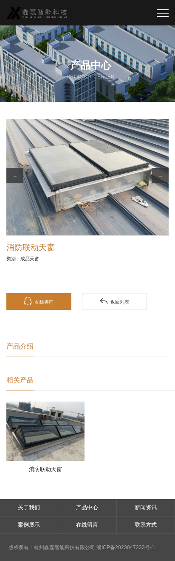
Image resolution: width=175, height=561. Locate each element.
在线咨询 (39, 301)
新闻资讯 (146, 507)
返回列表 (114, 301)
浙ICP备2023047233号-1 (125, 547)
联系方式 (146, 525)
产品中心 (87, 507)
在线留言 (87, 525)
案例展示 (29, 525)
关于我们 (29, 507)
